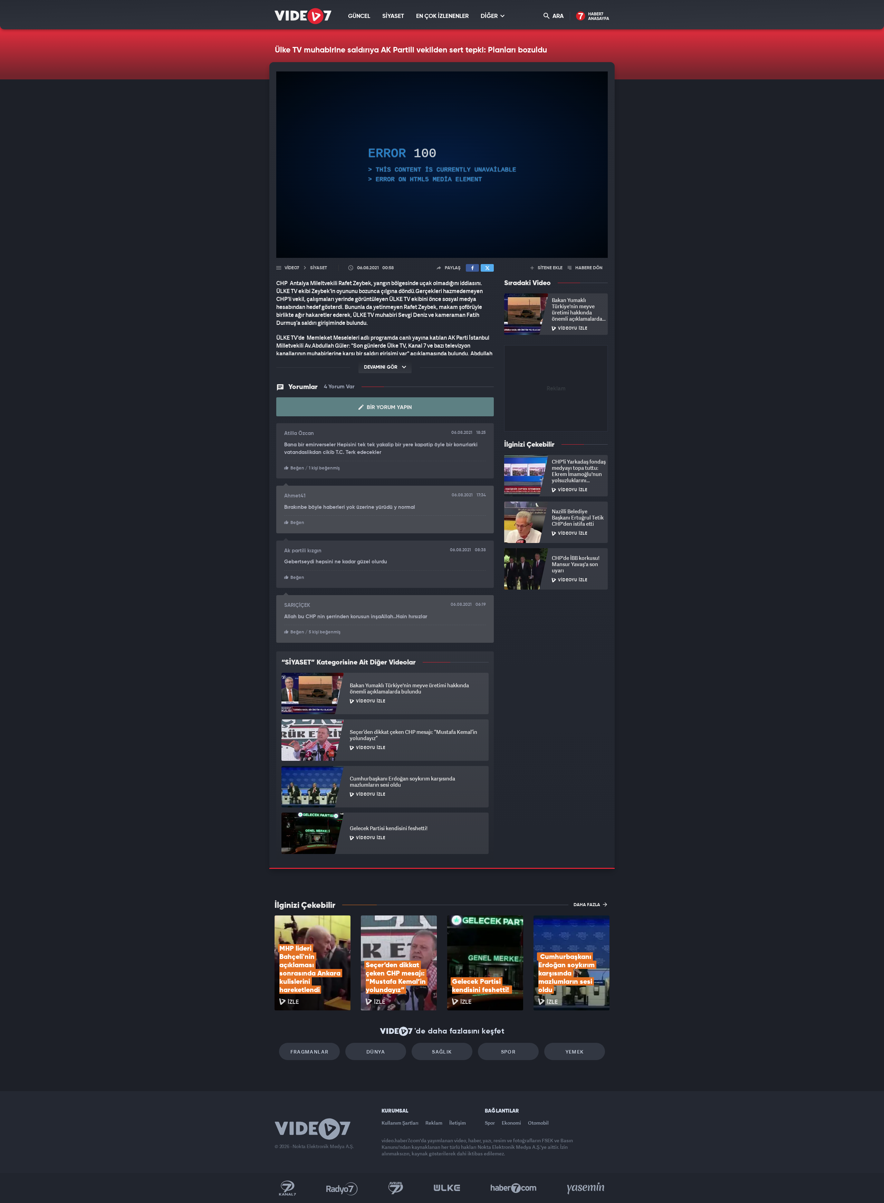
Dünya (375, 1051)
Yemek (575, 1051)
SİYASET (393, 16)
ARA (557, 16)
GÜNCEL (359, 16)
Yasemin (586, 1188)
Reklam (433, 1122)
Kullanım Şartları (400, 1122)
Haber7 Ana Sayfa (592, 16)
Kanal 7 (287, 1188)
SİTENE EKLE (550, 268)
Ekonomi (511, 1122)
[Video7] (303, 16)
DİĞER (490, 16)
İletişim (457, 1122)
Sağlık (442, 1051)
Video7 (292, 268)
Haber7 (514, 1188)
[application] (442, 164)
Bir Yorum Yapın (388, 407)
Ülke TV (447, 1188)
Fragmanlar (309, 1051)
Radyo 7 (342, 1188)
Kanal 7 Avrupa (395, 1188)
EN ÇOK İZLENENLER (442, 16)
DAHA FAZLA (587, 905)
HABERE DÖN (588, 268)
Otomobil (538, 1122)
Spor (508, 1051)
